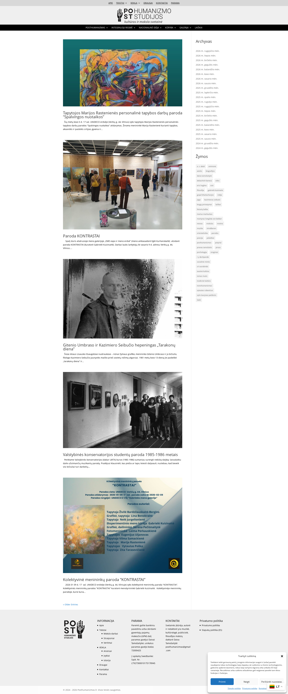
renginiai (214, 252)
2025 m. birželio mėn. (207, 115)
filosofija (200, 190)
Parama (175, 3)
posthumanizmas (204, 242)
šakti (199, 300)
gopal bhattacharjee (205, 195)
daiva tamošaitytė (204, 176)
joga (199, 199)
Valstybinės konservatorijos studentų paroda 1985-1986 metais (120, 454)
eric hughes (202, 185)
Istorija (107, 660)
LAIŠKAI (198, 28)
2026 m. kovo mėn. (205, 74)
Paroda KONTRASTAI (81, 236)
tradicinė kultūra (204, 281)
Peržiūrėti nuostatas (271, 681)
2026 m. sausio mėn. (206, 83)
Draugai (148, 3)
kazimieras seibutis (212, 199)
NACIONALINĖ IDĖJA (149, 28)
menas (200, 223)
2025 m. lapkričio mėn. (207, 92)
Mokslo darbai (111, 633)
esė (211, 185)
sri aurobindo (202, 266)
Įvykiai (107, 655)
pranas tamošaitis (204, 247)
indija (220, 195)
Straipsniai (109, 638)
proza (218, 247)
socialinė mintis (203, 261)
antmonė (212, 166)
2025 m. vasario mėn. (206, 134)
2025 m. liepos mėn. (206, 111)
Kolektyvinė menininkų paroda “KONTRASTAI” (104, 579)
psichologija (202, 252)
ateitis (199, 171)
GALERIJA (184, 28)
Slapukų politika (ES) (212, 630)
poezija (200, 238)
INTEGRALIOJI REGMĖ (122, 28)
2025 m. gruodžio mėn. (207, 87)
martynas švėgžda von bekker (209, 218)
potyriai (218, 242)
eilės (217, 180)
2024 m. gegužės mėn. (207, 148)
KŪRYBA (169, 28)
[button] (282, 656)
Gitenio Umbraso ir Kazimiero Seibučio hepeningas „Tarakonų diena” (119, 347)
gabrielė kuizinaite (215, 190)
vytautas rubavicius (205, 290)
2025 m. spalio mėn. (206, 97)
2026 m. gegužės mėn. (207, 64)
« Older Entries (70, 604)
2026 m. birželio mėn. (207, 60)
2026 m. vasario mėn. (206, 78)
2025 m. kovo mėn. (205, 129)
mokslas (209, 223)
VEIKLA (133, 3)
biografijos (210, 171)
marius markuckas (204, 214)
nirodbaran (211, 228)
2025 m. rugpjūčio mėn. (208, 106)
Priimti (222, 681)
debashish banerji (204, 180)
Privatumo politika (249, 688)
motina (220, 223)
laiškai (218, 204)
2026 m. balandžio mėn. (208, 69)
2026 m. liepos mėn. (206, 55)
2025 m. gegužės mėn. (207, 120)
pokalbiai (210, 238)
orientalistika (202, 233)
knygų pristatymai (204, 204)
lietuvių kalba (202, 209)
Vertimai (108, 642)
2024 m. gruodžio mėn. (207, 143)
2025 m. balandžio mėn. (208, 124)
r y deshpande (203, 257)
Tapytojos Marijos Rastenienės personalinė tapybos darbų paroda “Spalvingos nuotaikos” (122, 114)
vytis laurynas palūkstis (206, 295)
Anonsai (108, 651)
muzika (200, 228)
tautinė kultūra (203, 271)
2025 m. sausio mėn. (206, 138)
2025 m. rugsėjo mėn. (207, 101)
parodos (215, 233)
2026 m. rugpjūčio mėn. (208, 51)
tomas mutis (202, 276)
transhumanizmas (204, 285)
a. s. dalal (201, 166)
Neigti (247, 681)
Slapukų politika (234, 688)
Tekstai (120, 3)
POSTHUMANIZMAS (95, 28)
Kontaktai (263, 688)
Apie (110, 3)
